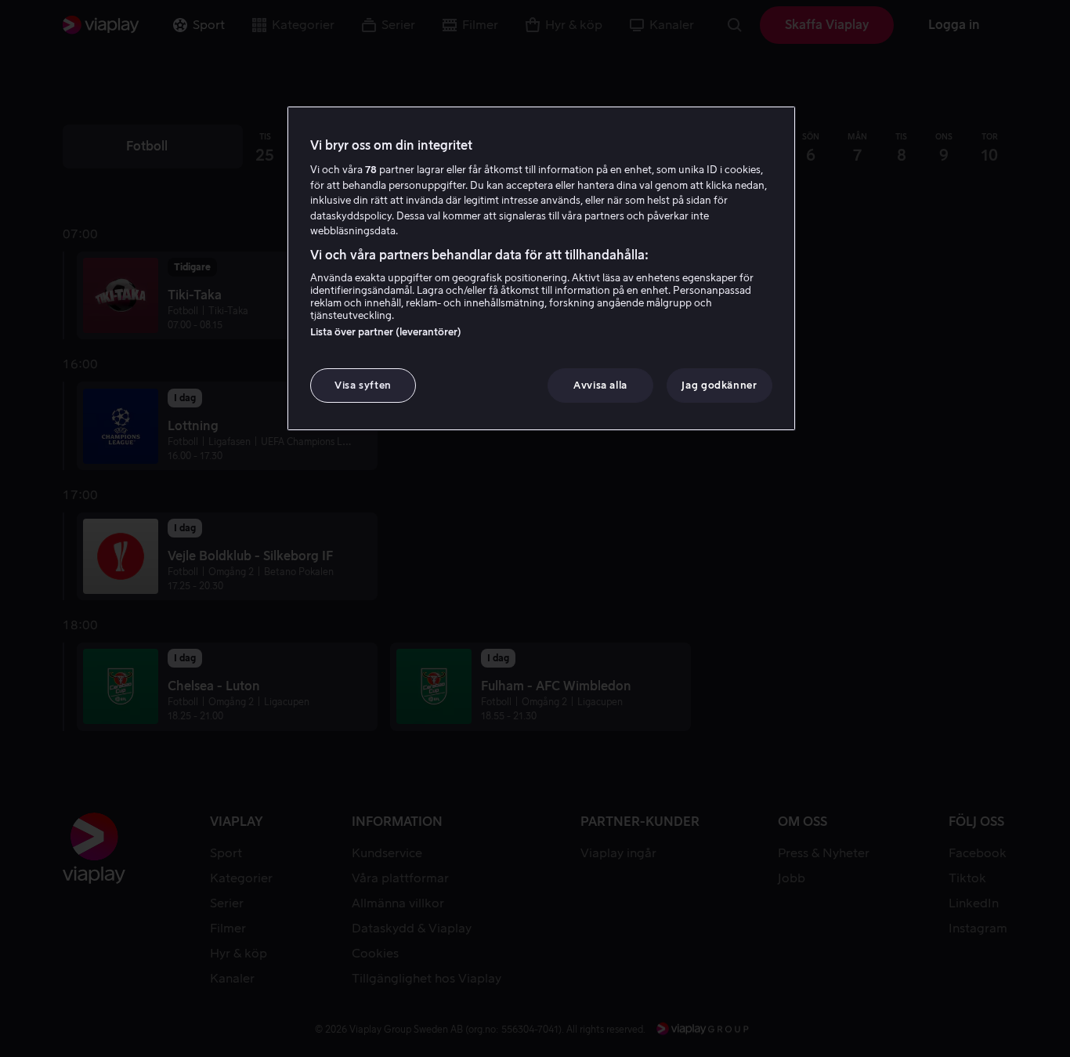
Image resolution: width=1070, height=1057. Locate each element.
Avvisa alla (600, 385)
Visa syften (363, 385)
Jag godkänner (719, 385)
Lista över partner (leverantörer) (385, 332)
